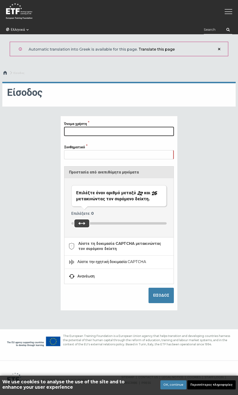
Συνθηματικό (74, 147)
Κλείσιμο (219, 49)
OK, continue (173, 384)
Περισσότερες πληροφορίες (211, 384)
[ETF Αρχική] (119, 14)
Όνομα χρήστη (75, 124)
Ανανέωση (86, 276)
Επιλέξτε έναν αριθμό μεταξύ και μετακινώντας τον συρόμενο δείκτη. (114, 195)
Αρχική (5, 74)
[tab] (119, 246)
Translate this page (157, 49)
